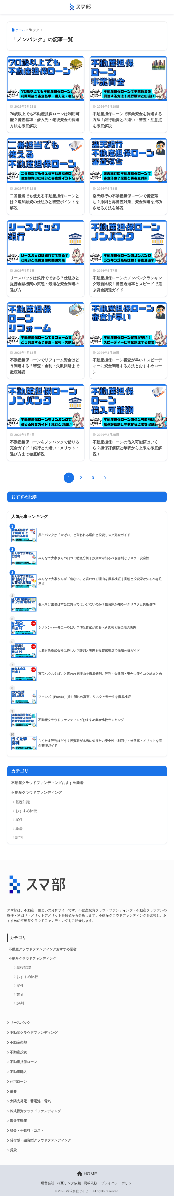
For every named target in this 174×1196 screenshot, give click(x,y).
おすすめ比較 (26, 811)
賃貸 (13, 1150)
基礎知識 (22, 802)
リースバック (20, 1022)
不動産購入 (18, 1072)
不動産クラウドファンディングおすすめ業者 (47, 783)
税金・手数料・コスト (27, 1130)
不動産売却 (18, 1042)
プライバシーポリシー (118, 1183)
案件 (19, 820)
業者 (19, 829)
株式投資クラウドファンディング (35, 1111)
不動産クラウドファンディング (36, 792)
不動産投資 (18, 1052)
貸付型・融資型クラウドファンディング (40, 1140)
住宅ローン (18, 1081)
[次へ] (105, 478)
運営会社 (47, 1183)
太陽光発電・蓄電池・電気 (30, 1101)
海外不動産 (18, 1121)
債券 (13, 1091)
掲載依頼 (90, 1183)
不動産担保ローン (23, 1062)
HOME (89, 1173)
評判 (19, 837)
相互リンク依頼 (69, 1183)
